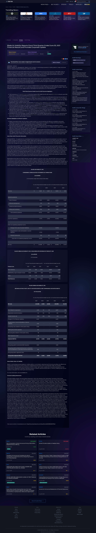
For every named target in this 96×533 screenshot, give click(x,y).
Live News (59, 519)
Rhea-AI (16, 515)
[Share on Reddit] (63, 58)
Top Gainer (33, 441)
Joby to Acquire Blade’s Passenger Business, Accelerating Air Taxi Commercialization (79, 93)
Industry (74, 145)
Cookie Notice (37, 510)
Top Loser (66, 441)
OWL (50, 15)
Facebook (80, 510)
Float (73, 141)
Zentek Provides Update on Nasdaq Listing (49, 443)
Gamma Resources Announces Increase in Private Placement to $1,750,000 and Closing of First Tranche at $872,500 (53, 478)
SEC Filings (27, 40)
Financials (15, 40)
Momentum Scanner (59, 515)
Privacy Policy (37, 512)
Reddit (79, 512)
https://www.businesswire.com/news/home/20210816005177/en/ (41, 424)
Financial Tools (58, 521)
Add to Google (80, 514)
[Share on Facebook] (65, 58)
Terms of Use (37, 509)
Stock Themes (58, 517)
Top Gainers (58, 510)
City (73, 158)
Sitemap (16, 517)
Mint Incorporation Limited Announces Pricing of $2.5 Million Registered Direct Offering (21, 444)
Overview (9, 40)
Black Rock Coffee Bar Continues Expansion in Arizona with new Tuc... (40, 18)
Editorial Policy (16, 512)
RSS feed (79, 509)
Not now (64, 62)
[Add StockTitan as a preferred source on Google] (67, 58)
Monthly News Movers (58, 514)
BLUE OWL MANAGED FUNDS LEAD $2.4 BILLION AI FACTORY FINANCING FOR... (54, 19)
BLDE (84, 47)
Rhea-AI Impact (12, 52)
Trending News (12, 10)
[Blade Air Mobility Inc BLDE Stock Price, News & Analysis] (75, 47)
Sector (74, 148)
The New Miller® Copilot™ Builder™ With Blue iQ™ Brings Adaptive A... (69, 19)
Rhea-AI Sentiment (32, 52)
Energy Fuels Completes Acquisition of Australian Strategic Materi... (83, 18)
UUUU (79, 15)
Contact (16, 510)
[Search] (89, 1)
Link (73, 153)
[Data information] (82, 136)
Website (74, 151)
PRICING (87, 4)
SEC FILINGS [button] (54, 4)
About (16, 509)
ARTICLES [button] (79, 4)
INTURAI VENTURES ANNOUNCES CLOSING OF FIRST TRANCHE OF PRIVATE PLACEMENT (21, 478)
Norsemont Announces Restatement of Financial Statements (53, 489)
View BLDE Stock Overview (80, 51)
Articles (58, 509)
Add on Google (56, 62)
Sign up (71, 1)
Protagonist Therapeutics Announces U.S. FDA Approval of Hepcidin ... (26, 18)
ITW (64, 15)
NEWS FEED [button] (44, 4)
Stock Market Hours (58, 522)
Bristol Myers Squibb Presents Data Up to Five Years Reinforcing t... (12, 18)
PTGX (22, 15)
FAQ (16, 514)
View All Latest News (37, 500)
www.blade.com (23, 372)
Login (67, 1)
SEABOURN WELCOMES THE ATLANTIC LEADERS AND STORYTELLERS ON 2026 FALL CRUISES (19, 467)
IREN (52, 15)
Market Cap (75, 138)
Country (74, 155)
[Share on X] (61, 58)
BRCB (36, 15)
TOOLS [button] (71, 4)
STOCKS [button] (63, 4)
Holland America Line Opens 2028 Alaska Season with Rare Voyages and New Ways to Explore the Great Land (53, 467)
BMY (7, 15)
